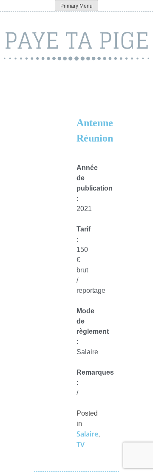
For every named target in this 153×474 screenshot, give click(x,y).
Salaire (87, 434)
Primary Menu (76, 6)
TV (80, 444)
